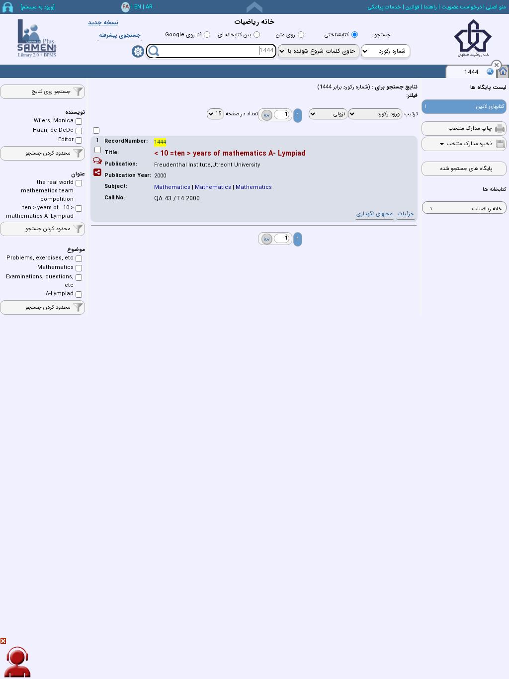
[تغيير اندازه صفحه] (254, 7)
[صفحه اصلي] (503, 71)
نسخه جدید (103, 22)
